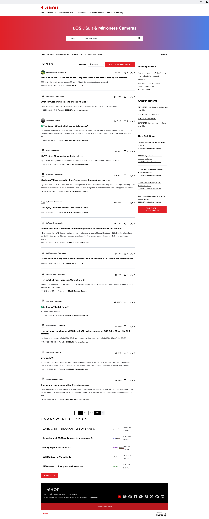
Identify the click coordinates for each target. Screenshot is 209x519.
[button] (135, 242)
